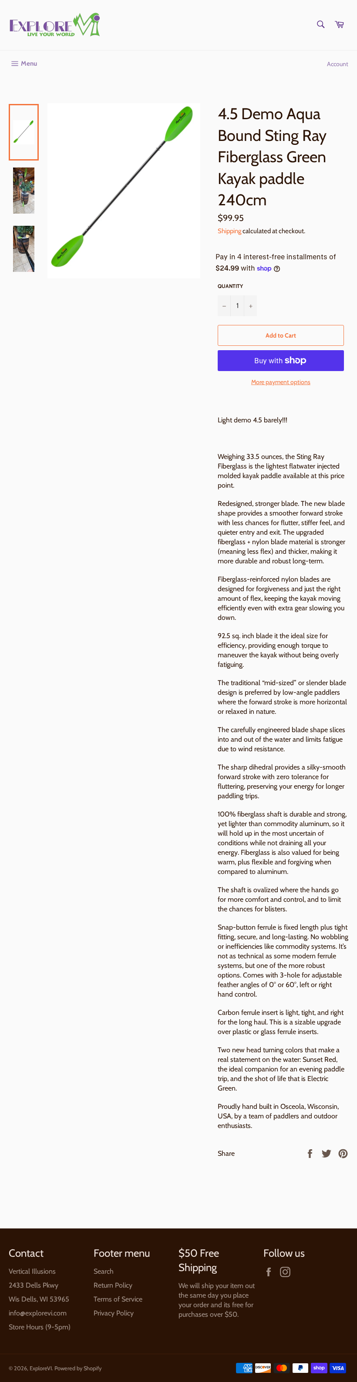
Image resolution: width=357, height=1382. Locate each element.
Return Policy (113, 1285)
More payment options (280, 382)
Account (337, 64)
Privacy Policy (114, 1313)
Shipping (229, 231)
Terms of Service (118, 1299)
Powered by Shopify (77, 1368)
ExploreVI (41, 1368)
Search (104, 1271)
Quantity (230, 286)
